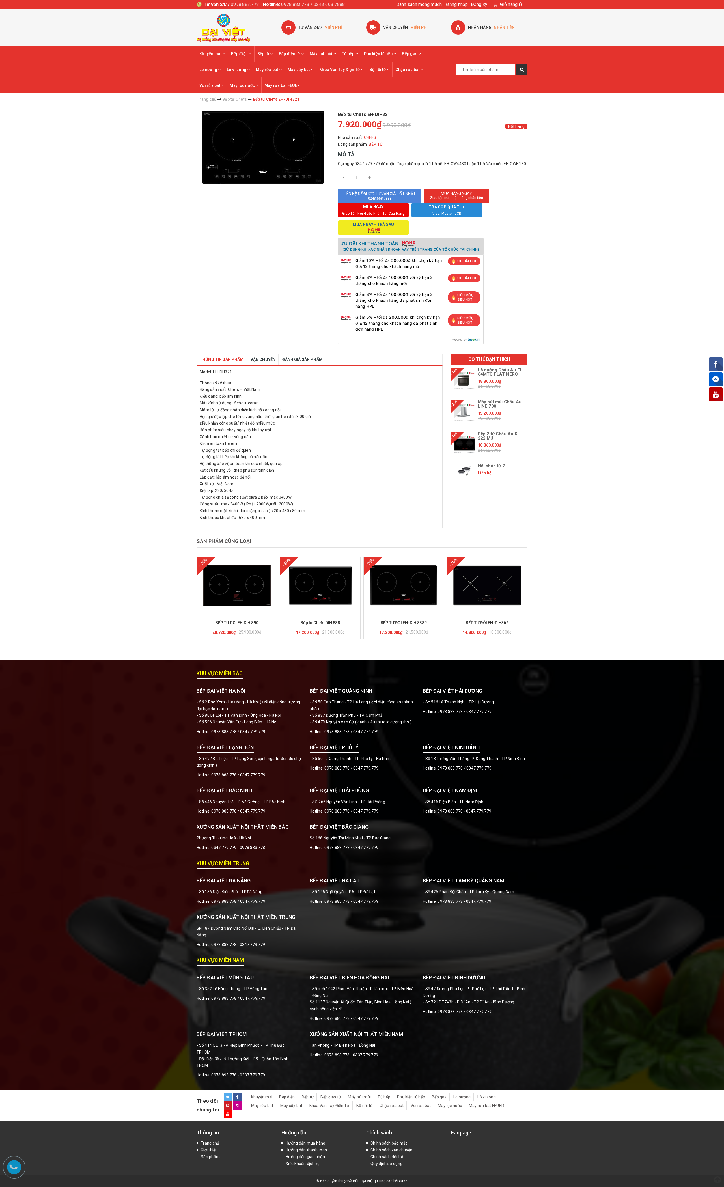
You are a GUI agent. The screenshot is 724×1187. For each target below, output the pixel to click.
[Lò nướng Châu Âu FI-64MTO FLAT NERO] (464, 380)
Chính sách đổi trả (387, 1156)
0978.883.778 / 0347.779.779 (238, 998)
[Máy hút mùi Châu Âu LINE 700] (464, 412)
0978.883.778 (245, 4)
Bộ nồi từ (378, 69)
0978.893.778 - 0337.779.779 (238, 1075)
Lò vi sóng (237, 69)
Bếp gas (410, 53)
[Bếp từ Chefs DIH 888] (320, 585)
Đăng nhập (457, 4)
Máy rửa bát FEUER (282, 85)
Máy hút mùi (321, 53)
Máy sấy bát (299, 69)
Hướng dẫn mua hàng (306, 1143)
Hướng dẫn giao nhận (305, 1156)
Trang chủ (210, 1143)
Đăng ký (479, 4)
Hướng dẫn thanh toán (306, 1150)
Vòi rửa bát (210, 85)
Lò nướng (208, 69)
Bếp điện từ (290, 53)
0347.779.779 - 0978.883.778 (238, 847)
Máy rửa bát (267, 69)
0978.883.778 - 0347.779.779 (464, 811)
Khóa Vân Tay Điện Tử (340, 69)
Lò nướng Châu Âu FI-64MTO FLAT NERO (500, 372)
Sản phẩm (210, 1156)
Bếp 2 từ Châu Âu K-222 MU (498, 436)
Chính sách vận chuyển (391, 1150)
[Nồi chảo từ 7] (464, 471)
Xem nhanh (250, 615)
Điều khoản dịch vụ (303, 1163)
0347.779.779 (252, 731)
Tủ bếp (348, 53)
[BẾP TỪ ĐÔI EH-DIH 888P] (404, 585)
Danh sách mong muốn (419, 4)
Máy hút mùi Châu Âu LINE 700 (500, 404)
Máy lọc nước (243, 85)
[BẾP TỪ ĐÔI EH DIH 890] (237, 585)
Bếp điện (240, 53)
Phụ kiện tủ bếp (378, 53)
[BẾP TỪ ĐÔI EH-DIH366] (487, 585)
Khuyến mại (211, 53)
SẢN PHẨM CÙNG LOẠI (224, 541)
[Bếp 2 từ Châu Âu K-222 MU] (464, 444)
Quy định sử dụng (386, 1163)
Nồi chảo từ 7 (491, 466)
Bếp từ (263, 53)
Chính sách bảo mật (388, 1143)
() (511, 4)
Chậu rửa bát (407, 69)
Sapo (403, 1181)
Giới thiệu (209, 1150)
